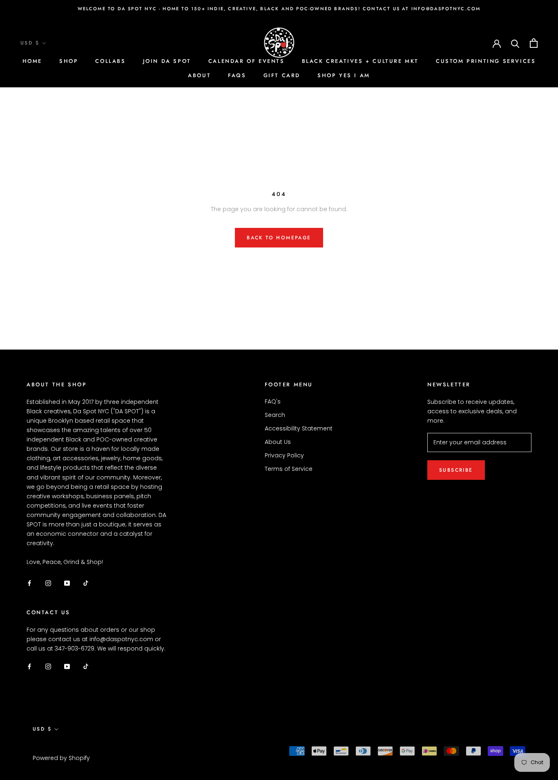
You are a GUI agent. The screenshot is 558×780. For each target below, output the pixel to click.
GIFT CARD (281, 75)
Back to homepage (279, 237)
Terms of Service (288, 469)
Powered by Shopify (61, 758)
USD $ (29, 43)
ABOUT (199, 75)
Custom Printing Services (486, 61)
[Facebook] (29, 583)
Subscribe (456, 470)
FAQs (237, 75)
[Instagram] (48, 583)
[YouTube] (67, 583)
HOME (32, 61)
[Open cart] (534, 43)
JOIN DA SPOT (167, 61)
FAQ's (273, 401)
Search (275, 415)
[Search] (515, 43)
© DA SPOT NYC (58, 747)
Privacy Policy (284, 455)
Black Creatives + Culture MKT (360, 61)
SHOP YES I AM (343, 75)
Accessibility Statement (299, 428)
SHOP (68, 61)
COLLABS (110, 61)
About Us (278, 442)
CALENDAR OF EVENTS (246, 61)
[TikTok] (86, 583)
